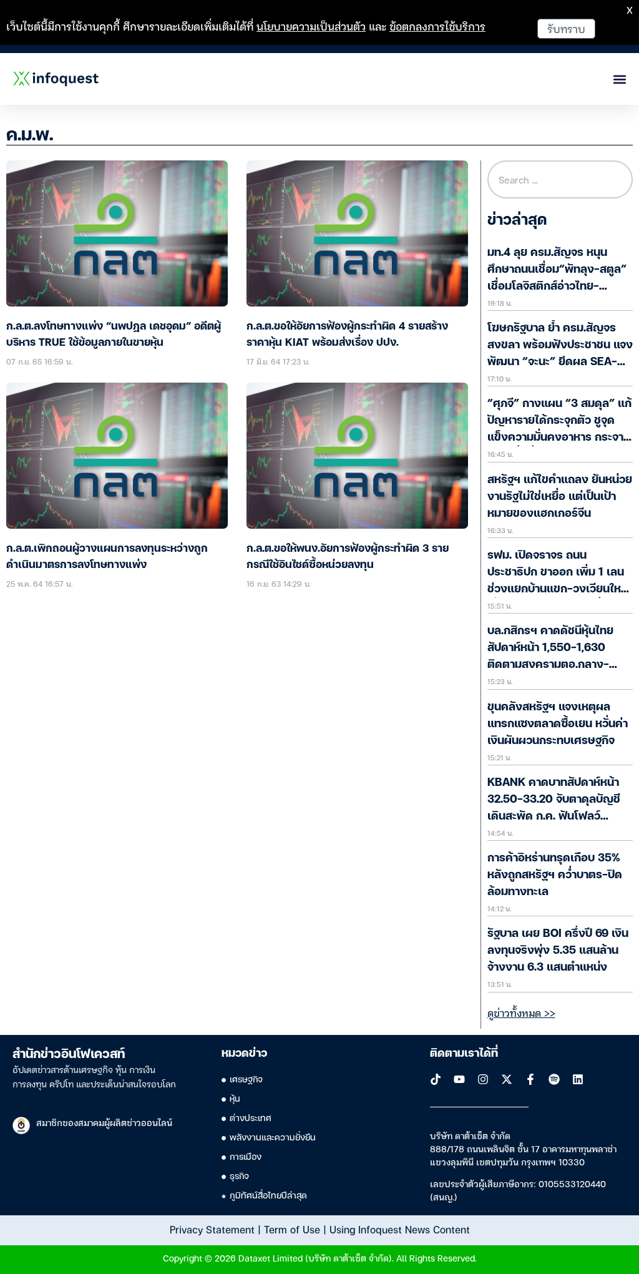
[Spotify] (554, 1079)
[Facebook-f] (530, 1079)
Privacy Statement (212, 1229)
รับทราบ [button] (566, 28)
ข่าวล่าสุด (517, 221)
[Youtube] (459, 1079)
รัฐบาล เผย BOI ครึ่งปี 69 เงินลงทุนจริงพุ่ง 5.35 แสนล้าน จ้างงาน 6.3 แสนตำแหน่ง (557, 951)
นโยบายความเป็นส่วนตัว (311, 26)
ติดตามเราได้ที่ (464, 1054)
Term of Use (292, 1229)
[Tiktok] (435, 1079)
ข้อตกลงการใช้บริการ (437, 26)
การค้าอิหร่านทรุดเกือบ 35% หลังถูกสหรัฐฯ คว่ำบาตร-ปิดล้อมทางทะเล (554, 875)
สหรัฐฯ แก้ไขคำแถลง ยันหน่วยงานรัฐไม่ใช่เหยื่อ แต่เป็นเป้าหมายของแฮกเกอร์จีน (559, 497)
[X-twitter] (506, 1079)
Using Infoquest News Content (399, 1229)
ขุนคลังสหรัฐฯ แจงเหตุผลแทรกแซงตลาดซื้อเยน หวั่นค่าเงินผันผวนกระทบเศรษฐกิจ (557, 724)
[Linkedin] (577, 1079)
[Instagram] (483, 1079)
